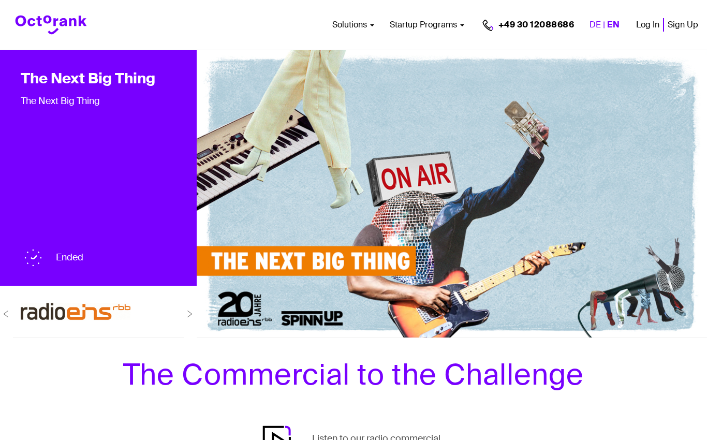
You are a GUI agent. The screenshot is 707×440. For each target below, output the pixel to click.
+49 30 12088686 (536, 24)
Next (190, 313)
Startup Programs (424, 24)
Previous (6, 313)
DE (595, 24)
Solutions (350, 24)
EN (613, 24)
